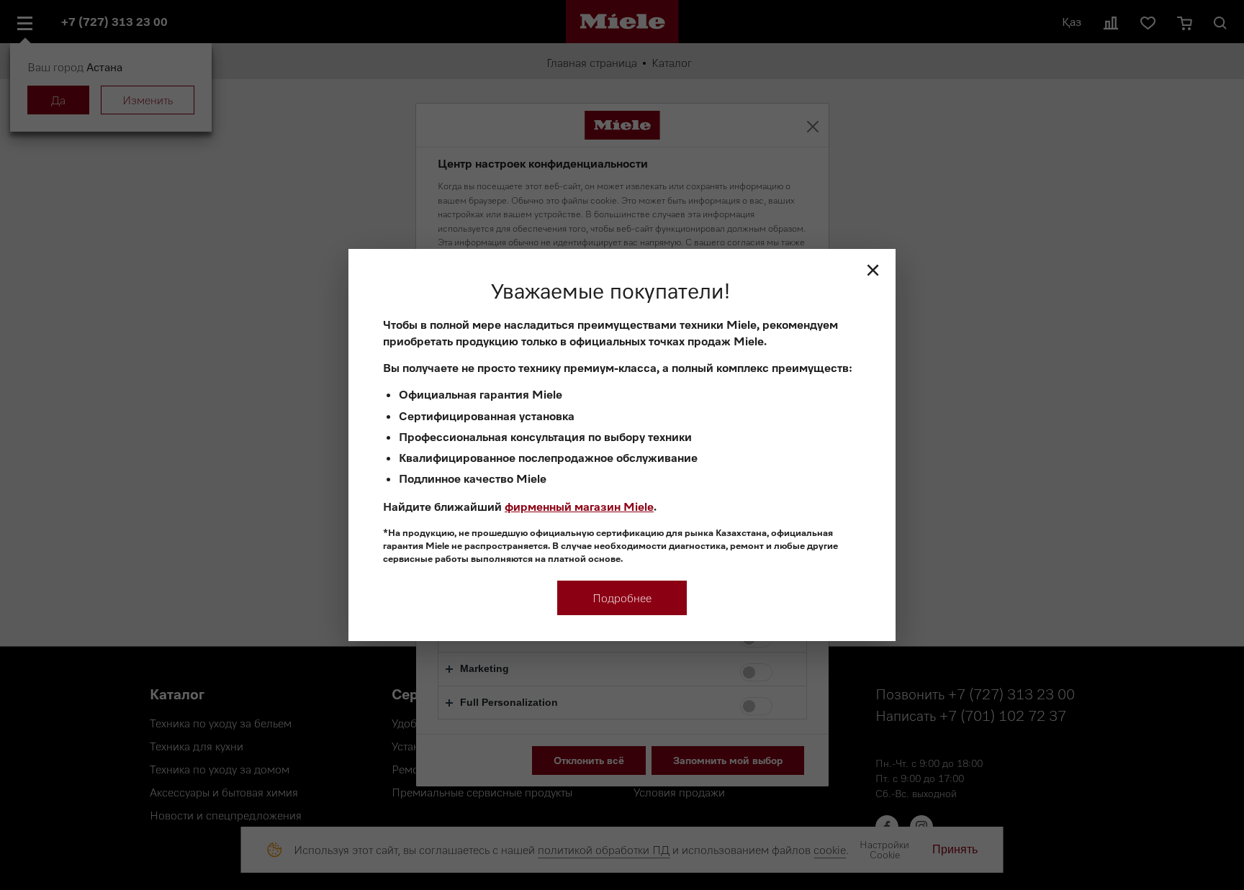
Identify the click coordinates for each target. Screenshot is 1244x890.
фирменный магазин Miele (579, 506)
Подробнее (622, 598)
